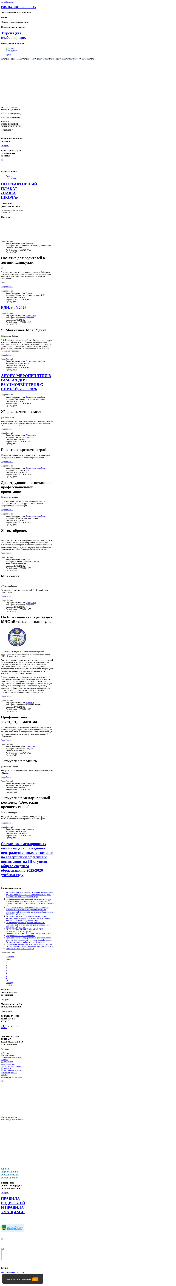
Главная (29, 293)
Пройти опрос (7, 1011)
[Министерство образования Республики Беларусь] (12, 1060)
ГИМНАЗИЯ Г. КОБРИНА (18, 7)
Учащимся (30, 703)
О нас (28, 559)
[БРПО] (12, 1066)
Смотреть (5, 146)
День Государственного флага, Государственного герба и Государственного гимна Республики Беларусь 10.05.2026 (29, 945)
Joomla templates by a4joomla (12, 1272)
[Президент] (6, 1068)
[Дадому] (5, 1053)
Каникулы (30, 243)
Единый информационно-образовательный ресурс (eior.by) (10, 1173)
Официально (31, 316)
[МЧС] (4, 1075)
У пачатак (10, 957)
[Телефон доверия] (9, 1073)
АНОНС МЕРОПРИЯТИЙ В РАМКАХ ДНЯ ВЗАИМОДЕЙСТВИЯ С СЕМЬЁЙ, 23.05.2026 (26, 382)
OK (35, 1279)
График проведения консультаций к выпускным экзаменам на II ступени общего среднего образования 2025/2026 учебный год (28, 925)
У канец (9, 985)
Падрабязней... (7, 287)
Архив (8, 55)
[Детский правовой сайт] (11, 1070)
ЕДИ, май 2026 (13, 307)
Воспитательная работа (35, 361)
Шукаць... (5, 22)
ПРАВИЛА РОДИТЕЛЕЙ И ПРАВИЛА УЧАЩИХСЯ (13, 1205)
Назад (8, 959)
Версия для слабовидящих (13, 35)
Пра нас (14, 178)
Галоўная (9, 176)
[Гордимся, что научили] (11, 1077)
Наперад (9, 983)
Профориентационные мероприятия (20, 936)
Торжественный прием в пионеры (20, 949)
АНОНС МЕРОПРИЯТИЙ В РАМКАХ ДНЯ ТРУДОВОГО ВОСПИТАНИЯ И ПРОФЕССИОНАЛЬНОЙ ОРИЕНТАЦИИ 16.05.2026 (28, 931)
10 (7, 981)
